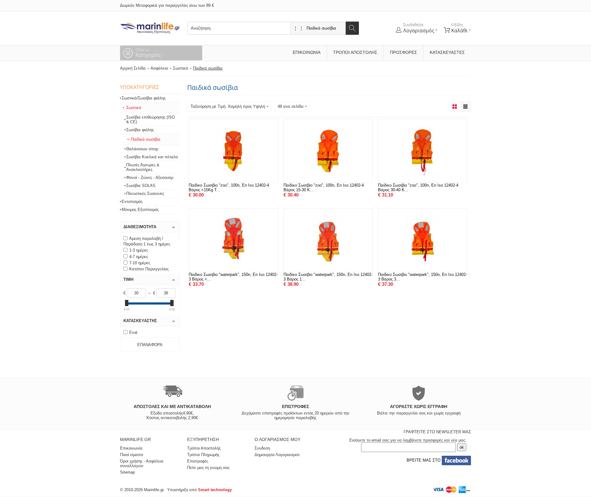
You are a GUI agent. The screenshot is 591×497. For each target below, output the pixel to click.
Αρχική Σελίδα (133, 68)
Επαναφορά (150, 344)
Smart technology (215, 489)
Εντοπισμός (132, 201)
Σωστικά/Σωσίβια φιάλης (144, 98)
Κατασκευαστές (447, 52)
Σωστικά (180, 68)
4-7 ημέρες (138, 256)
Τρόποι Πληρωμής (203, 454)
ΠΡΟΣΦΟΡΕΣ (403, 52)
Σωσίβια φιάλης (140, 129)
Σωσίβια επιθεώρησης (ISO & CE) (150, 119)
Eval (133, 332)
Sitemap (127, 472)
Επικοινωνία (306, 52)
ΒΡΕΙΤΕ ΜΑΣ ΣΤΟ (423, 460)
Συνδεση (262, 448)
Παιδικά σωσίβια (145, 139)
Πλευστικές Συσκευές (145, 193)
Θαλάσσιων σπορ (142, 149)
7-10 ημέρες (139, 263)
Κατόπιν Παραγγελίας (149, 269)
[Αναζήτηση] (352, 28)
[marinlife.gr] (150, 26)
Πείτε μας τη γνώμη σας (208, 467)
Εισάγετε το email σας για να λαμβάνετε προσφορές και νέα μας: (407, 440)
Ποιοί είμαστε (131, 454)
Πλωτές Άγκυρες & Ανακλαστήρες (142, 167)
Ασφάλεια (159, 68)
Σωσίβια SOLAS (140, 185)
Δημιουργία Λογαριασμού (277, 454)
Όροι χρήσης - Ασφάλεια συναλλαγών (141, 463)
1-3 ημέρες (138, 250)
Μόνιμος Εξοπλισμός (140, 209)
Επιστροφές (197, 461)
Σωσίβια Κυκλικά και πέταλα (152, 157)
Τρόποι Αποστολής (355, 52)
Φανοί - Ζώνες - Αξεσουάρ (149, 177)
